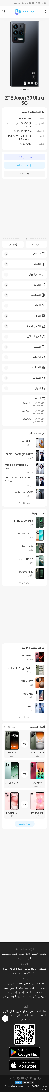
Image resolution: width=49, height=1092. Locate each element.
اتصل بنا (21, 958)
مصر (32, 1011)
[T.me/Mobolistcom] (29, 3)
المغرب (17, 1015)
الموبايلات (42, 968)
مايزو (24, 1000)
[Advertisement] (24, 208)
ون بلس (34, 987)
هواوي (19, 983)
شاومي (27, 983)
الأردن (5, 1011)
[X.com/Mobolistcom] (39, 3)
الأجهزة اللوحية (31, 968)
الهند (21, 1019)
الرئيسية (43, 953)
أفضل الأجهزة (30, 973)
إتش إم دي (23, 992)
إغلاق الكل (13, 244)
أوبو (26, 987)
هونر (13, 983)
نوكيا (32, 992)
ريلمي (6, 983)
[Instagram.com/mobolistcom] (42, 3)
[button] (28, 89)
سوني (12, 987)
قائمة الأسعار (24, 953)
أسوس (39, 992)
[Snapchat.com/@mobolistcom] (26, 3)
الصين (27, 1019)
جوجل (42, 987)
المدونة (16, 3)
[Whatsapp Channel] (23, 3)
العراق (25, 1011)
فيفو (6, 987)
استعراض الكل (36, 244)
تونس (10, 1015)
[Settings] (3, 3)
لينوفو (13, 996)
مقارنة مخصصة (24, 824)
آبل (33, 983)
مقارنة (5, 968)
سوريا (18, 1011)
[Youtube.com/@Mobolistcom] (32, 3)
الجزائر (25, 1015)
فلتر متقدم (17, 973)
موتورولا (19, 987)
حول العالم (41, 1011)
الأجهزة (35, 953)
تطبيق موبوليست (9, 953)
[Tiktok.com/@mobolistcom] (36, 3)
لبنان (12, 1011)
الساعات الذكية (16, 968)
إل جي (6, 996)
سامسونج (41, 983)
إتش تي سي (12, 992)
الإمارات (33, 1015)
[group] (22, 54)
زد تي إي (21, 996)
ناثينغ (29, 996)
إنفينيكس (42, 996)
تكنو (34, 996)
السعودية (43, 1015)
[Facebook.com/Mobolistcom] (45, 3)
